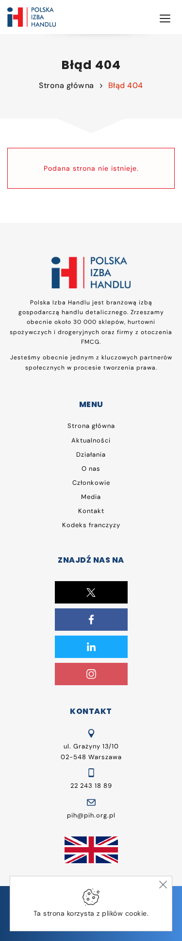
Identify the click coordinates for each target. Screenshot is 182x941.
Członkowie (91, 483)
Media (91, 497)
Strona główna (66, 85)
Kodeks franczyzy (91, 525)
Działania (91, 454)
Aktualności (91, 440)
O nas (91, 468)
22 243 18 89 (91, 785)
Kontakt (91, 511)
